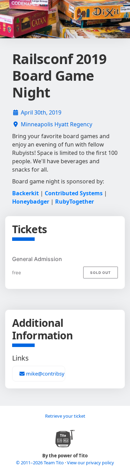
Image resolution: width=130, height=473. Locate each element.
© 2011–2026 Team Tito (40, 462)
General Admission (37, 258)
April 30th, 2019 (41, 112)
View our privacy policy (90, 462)
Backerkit (25, 193)
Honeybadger (30, 201)
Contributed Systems (74, 193)
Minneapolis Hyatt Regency (56, 124)
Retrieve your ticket (65, 416)
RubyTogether (74, 201)
